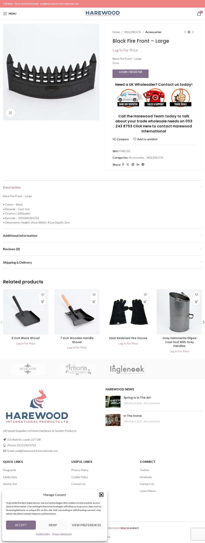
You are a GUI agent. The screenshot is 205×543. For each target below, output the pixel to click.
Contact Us (78, 484)
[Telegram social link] (143, 164)
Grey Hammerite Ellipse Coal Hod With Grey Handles (179, 342)
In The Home (133, 416)
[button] (101, 495)
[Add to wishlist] (42, 294)
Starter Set (10, 484)
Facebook (146, 477)
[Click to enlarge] (10, 112)
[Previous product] (185, 32)
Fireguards (9, 470)
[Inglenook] (127, 369)
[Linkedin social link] (138, 164)
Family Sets (10, 477)
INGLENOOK (132, 32)
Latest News (148, 491)
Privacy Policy (79, 470)
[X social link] (127, 164)
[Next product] (193, 32)
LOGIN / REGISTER (130, 72)
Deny (53, 525)
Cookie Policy (43, 533)
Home (116, 32)
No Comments (152, 403)
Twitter (144, 470)
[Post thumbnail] (113, 402)
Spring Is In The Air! (137, 398)
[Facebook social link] (123, 164)
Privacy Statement (62, 533)
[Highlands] (28, 369)
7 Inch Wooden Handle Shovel (76, 340)
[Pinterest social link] (133, 164)
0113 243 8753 (23, 3)
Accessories (153, 32)
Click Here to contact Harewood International (162, 129)
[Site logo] (103, 13)
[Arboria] (78, 369)
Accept (21, 525)
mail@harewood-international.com (59, 3)
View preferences (86, 525)
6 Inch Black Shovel (26, 338)
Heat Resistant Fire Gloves (128, 338)
